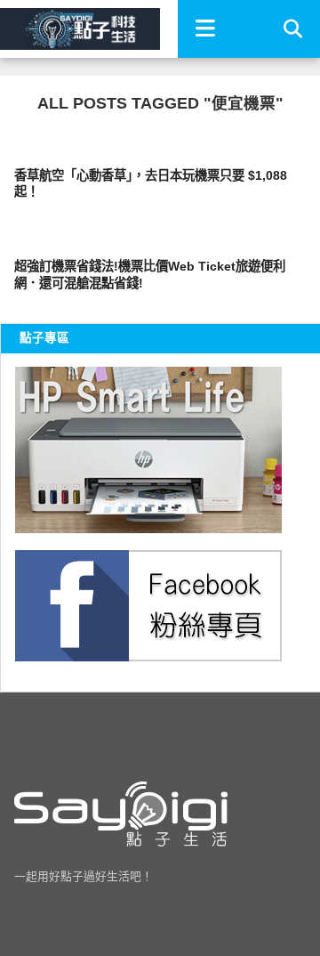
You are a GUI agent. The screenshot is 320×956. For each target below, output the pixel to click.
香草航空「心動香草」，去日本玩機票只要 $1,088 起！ (150, 183)
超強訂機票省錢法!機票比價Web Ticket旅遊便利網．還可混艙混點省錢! (149, 274)
